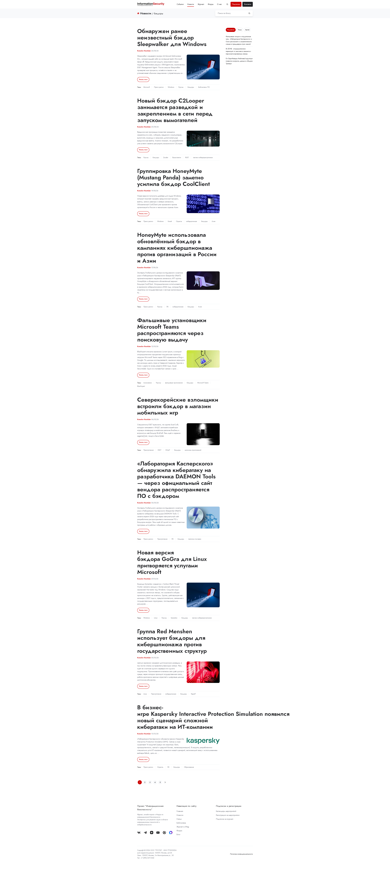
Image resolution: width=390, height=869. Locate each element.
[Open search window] (227, 4)
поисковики (147, 383)
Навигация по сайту (186, 806)
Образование (189, 767)
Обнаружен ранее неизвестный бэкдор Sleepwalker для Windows (171, 37)
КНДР (168, 450)
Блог (178, 834)
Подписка (236, 4)
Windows (171, 87)
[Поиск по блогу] (249, 13)
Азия (213, 221)
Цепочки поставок (194, 539)
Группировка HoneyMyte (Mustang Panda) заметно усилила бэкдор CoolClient (173, 177)
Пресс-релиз (159, 87)
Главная (180, 811)
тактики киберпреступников (203, 157)
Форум (210, 4)
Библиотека (181, 823)
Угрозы (180, 87)
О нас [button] (219, 4)
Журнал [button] (201, 4)
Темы (240, 30)
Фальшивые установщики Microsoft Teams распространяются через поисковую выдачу (171, 330)
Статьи (179, 819)
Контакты (247, 4)
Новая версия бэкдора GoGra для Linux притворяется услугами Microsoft (172, 562)
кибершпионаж (191, 221)
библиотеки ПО (204, 87)
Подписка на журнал (224, 819)
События (180, 4)
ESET (159, 450)
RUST (187, 157)
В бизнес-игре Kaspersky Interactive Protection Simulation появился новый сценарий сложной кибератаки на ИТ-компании (213, 717)
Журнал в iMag (183, 826)
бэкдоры (191, 87)
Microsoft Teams (203, 383)
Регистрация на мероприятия (227, 815)
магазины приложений (193, 450)
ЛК (167, 307)
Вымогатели (176, 157)
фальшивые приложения (174, 383)
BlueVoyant (141, 386)
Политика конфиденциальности (241, 854)
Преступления (148, 450)
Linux (155, 618)
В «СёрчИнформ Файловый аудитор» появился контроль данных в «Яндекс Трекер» (239, 61)
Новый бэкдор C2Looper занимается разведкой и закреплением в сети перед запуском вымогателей (175, 110)
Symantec (174, 618)
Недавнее (230, 30)
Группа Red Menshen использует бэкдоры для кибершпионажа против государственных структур (172, 641)
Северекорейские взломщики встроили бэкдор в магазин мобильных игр (177, 406)
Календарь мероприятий (226, 811)
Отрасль (179, 221)
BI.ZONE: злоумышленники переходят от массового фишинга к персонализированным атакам (238, 51)
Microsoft (146, 87)
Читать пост (143, 79)
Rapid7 (193, 694)
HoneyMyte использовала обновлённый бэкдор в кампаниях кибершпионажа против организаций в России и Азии (177, 248)
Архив (247, 30)
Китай (170, 221)
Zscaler (165, 157)
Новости (190, 4)
